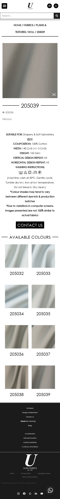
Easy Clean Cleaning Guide (28, 421)
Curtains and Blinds (30, 442)
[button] (4, 6)
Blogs (30, 425)
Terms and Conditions (30, 477)
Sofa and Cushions (30, 438)
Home (17, 25)
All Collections (30, 434)
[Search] (57, 16)
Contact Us (30, 417)
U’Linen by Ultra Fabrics (30, 447)
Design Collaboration (30, 412)
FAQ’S (12, 473)
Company (30, 408)
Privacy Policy (26, 473)
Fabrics (28, 25)
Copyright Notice (44, 473)
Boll (31, 32)
